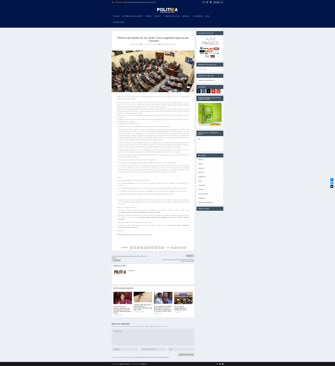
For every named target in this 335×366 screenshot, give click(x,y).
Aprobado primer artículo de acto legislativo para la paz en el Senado (140, 212)
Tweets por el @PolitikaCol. (206, 80)
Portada (116, 16)
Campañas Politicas (172, 16)
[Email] (331, 186)
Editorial (200, 159)
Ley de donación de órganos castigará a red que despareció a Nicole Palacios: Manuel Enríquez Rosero (122, 310)
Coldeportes (202, 177)
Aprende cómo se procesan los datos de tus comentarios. (153, 357)
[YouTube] (213, 91)
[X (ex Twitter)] (198, 91)
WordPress (143, 364)
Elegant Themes (124, 364)
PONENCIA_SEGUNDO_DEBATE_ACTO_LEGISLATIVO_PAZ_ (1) (134, 234)
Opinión (148, 16)
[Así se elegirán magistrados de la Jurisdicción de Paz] (183, 298)
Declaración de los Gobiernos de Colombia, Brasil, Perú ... (140, 2)
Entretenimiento (203, 194)
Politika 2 (141, 44)
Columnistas (202, 198)
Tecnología (201, 185)
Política (157, 16)
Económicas (197, 16)
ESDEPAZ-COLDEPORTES (205, 202)
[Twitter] (331, 183)
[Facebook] (203, 91)
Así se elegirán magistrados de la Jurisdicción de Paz (180, 308)
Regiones (185, 16)
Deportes (201, 172)
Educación (201, 168)
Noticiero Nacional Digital (132, 16)
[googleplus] (218, 91)
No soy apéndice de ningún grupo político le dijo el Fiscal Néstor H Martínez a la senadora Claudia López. (163, 308)
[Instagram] (208, 91)
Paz (164, 44)
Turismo (200, 189)
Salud (207, 16)
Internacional (118, 22)
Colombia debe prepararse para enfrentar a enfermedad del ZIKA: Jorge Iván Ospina (143, 307)
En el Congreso (158, 44)
